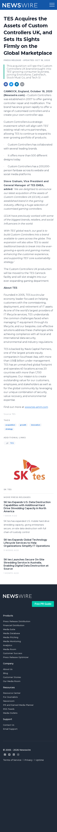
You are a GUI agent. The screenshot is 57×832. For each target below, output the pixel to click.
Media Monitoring (12, 641)
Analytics (7, 645)
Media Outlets (10, 713)
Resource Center (12, 693)
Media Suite (9, 629)
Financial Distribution (13, 625)
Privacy (28, 760)
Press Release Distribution (16, 621)
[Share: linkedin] (17, 84)
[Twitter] (9, 754)
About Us (7, 669)
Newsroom (8, 701)
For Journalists (10, 697)
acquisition (10, 425)
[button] (52, 5)
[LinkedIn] (14, 754)
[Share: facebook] (6, 84)
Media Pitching (10, 637)
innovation (35, 425)
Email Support (10, 729)
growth (23, 425)
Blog (5, 673)
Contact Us (8, 725)
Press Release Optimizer (16, 657)
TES (12, 443)
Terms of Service (12, 760)
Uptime (40, 760)
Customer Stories (12, 677)
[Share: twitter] (11, 84)
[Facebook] (5, 754)
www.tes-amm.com (36, 407)
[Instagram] (18, 754)
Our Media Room (11, 681)
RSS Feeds (8, 709)
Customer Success (12, 653)
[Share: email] (22, 84)
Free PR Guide (43, 604)
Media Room (9, 649)
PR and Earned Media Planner (18, 705)
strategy (9, 429)
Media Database (11, 633)
